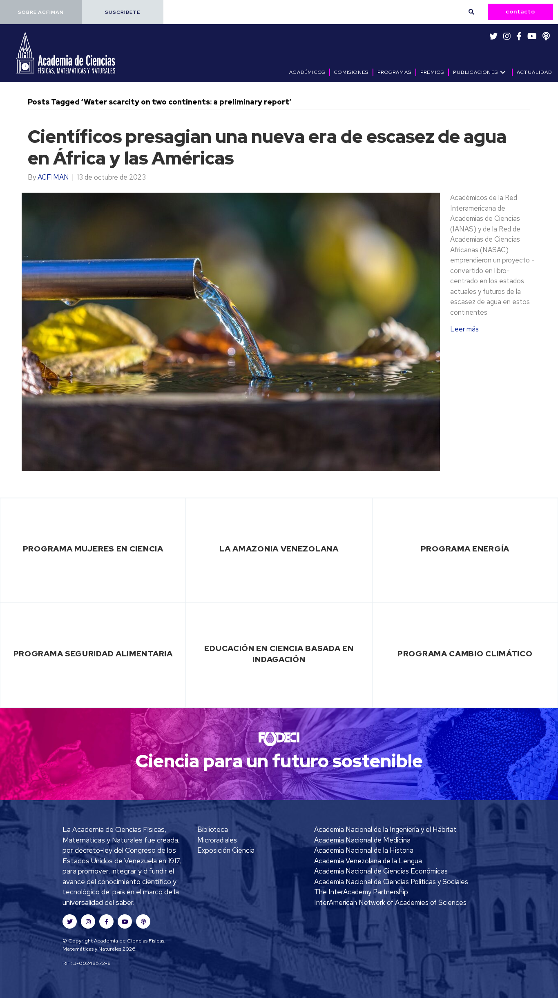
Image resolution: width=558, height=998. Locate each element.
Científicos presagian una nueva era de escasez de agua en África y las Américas (267, 147)
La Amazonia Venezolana (278, 548)
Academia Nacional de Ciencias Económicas (381, 871)
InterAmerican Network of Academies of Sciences (390, 902)
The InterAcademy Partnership (361, 891)
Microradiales (217, 840)
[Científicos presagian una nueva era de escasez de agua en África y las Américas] (231, 331)
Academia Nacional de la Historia (363, 850)
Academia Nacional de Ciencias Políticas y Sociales (391, 881)
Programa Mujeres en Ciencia (93, 548)
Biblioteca (212, 829)
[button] (41, 12)
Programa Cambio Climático (465, 653)
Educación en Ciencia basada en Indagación (278, 654)
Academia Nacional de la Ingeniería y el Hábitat (385, 829)
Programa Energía (465, 548)
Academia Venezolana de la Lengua (368, 860)
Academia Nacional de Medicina (362, 840)
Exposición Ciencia (225, 850)
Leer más (464, 329)
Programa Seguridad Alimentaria (93, 653)
